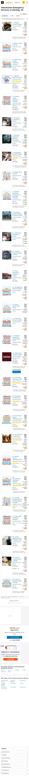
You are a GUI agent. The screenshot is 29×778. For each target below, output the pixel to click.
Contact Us (17, 371)
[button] (27, 2)
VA (5, 596)
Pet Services (13, 687)
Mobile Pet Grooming (13, 681)
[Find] (23, 2)
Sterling (9, 596)
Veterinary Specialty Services (3, 684)
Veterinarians (15, 596)
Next (22, 603)
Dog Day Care (23, 687)
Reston (2, 670)
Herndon (10, 670)
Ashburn (24, 670)
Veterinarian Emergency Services (19, 26)
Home (2, 596)
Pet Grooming (4, 688)
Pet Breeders (23, 680)
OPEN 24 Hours (20, 18)
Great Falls (3, 671)
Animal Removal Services (4, 681)
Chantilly (17, 670)
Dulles (9, 671)
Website (14, 27)
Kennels (22, 683)
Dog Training (13, 683)
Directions (18, 82)
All (12, 15)
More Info (15, 105)
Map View (6, 15)
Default (24, 14)
